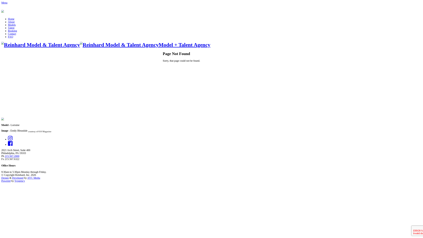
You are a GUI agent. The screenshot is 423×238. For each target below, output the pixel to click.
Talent (11, 27)
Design (5, 178)
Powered (6, 180)
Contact (12, 33)
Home (11, 19)
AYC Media (33, 178)
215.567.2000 (12, 156)
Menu (4, 2)
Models (12, 24)
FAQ (10, 36)
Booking (12, 30)
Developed (17, 178)
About (11, 21)
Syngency (20, 180)
